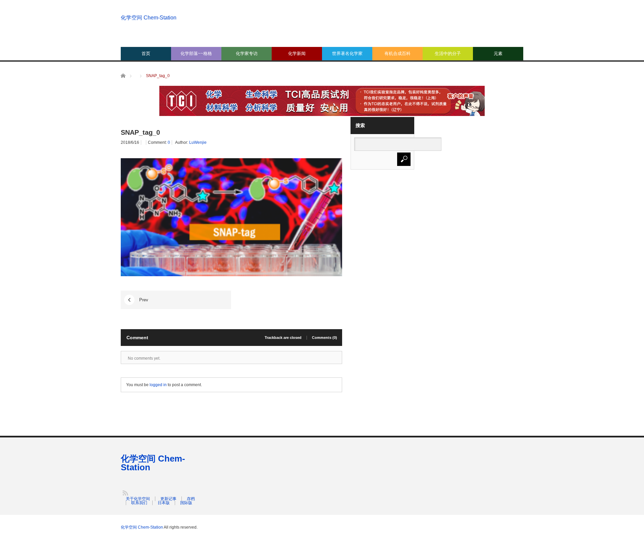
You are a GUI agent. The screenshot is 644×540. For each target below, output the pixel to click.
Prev (143, 299)
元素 (498, 53)
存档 (191, 498)
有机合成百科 (397, 53)
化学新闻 (297, 53)
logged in (158, 384)
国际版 (186, 502)
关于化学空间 (138, 498)
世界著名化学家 (347, 53)
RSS (125, 492)
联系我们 (139, 502)
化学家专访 (247, 53)
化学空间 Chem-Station (148, 17)
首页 (146, 53)
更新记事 (168, 498)
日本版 (164, 502)
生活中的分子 (448, 53)
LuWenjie (198, 142)
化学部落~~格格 (196, 53)
